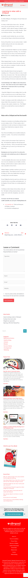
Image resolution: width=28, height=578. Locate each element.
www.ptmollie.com (9, 204)
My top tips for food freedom (10, 497)
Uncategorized (7, 348)
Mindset (6, 344)
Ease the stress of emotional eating (11, 371)
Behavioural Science (9, 338)
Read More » (5, 383)
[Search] (25, 331)
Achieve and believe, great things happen (12, 398)
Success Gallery (8, 346)
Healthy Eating (7, 340)
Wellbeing (6, 350)
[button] (7, 225)
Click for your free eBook (10, 446)
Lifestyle (6, 342)
